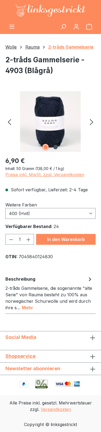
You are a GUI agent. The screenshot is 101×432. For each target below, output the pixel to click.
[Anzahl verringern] (11, 239)
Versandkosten (56, 409)
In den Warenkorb (66, 239)
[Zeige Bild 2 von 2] (55, 147)
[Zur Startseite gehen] (50, 10)
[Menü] (11, 26)
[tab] (49, 293)
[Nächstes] (92, 121)
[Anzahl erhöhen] (28, 239)
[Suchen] (63, 26)
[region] (50, 121)
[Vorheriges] (9, 121)
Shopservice (20, 356)
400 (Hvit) (19, 213)
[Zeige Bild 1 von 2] (45, 147)
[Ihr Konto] (76, 26)
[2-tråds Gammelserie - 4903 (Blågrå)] (50, 121)
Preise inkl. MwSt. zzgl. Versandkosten (44, 174)
